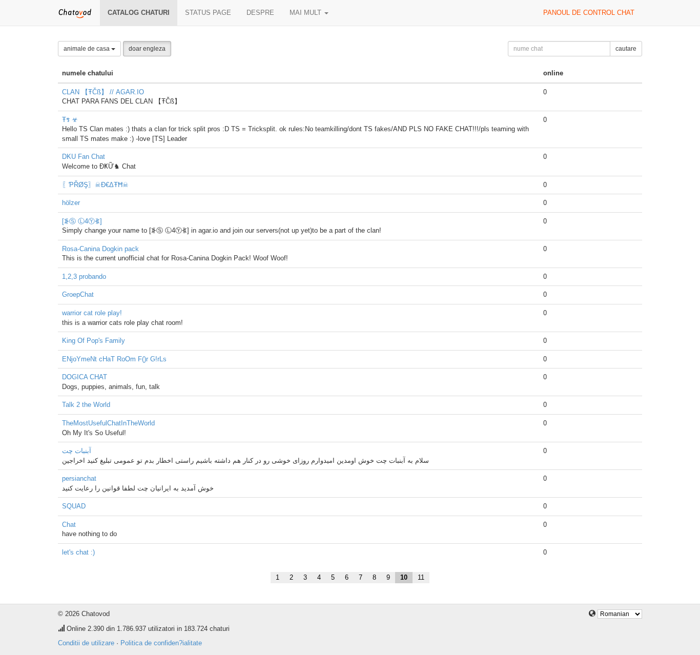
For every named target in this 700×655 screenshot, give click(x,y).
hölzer (71, 203)
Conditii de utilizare (86, 643)
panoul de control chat (588, 12)
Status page (208, 12)
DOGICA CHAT (84, 377)
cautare (625, 48)
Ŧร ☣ (70, 120)
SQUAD (74, 506)
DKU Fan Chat (83, 156)
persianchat (79, 478)
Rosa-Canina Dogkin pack (100, 249)
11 (421, 577)
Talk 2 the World (86, 404)
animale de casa (87, 48)
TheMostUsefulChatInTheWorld (108, 423)
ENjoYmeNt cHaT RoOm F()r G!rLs (114, 359)
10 (403, 577)
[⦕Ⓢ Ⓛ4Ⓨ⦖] (82, 221)
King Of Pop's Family (93, 340)
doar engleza (147, 48)
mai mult (306, 12)
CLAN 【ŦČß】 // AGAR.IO (103, 92)
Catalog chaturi (139, 12)
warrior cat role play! (92, 313)
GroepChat (78, 294)
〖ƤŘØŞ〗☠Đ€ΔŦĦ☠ (95, 185)
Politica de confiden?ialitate (161, 643)
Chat (69, 524)
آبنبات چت (76, 451)
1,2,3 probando (84, 276)
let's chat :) (78, 552)
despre (260, 12)
